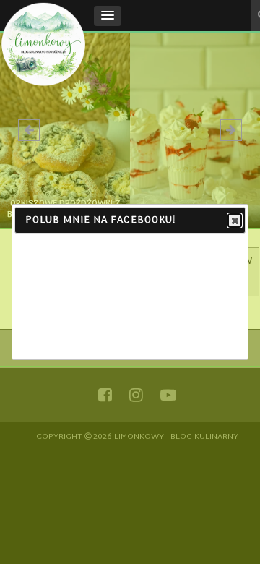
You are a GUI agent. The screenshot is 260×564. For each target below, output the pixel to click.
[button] (107, 16)
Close (235, 220)
